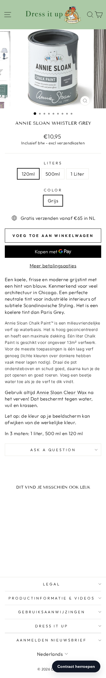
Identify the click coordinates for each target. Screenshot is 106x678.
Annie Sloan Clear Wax (61, 392)
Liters (53, 163)
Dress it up (51, 626)
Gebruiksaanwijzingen (51, 612)
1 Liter (77, 174)
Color (53, 190)
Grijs (53, 200)
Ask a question (53, 449)
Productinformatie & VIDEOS (51, 598)
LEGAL (51, 584)
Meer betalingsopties (53, 265)
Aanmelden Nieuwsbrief (51, 640)
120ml (28, 174)
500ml (53, 174)
